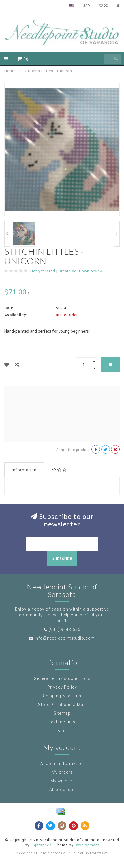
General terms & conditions (62, 678)
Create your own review (81, 271)
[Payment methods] (60, 811)
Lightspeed (41, 845)
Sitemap (62, 713)
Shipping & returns (62, 696)
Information (24, 470)
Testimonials (62, 722)
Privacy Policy (62, 687)
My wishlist (62, 780)
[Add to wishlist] (6, 364)
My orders (62, 772)
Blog (62, 730)
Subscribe (62, 558)
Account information (62, 763)
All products (62, 789)
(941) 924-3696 (64, 629)
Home (10, 71)
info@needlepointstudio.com (65, 638)
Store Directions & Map (62, 704)
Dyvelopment (87, 845)
